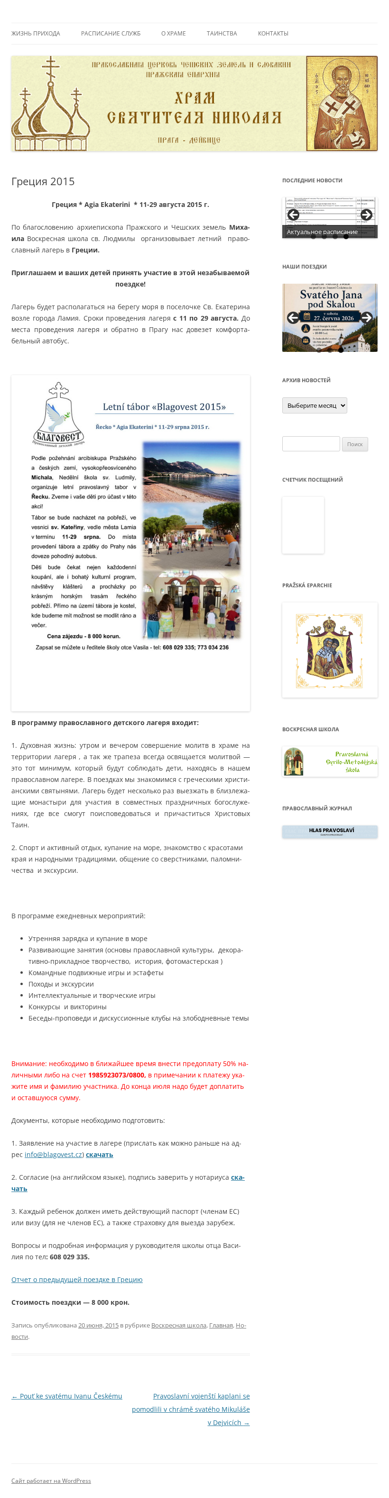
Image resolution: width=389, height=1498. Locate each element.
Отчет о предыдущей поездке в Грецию (77, 1279)
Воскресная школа (178, 1325)
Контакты (273, 33)
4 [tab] (346, 236)
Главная (221, 1325)
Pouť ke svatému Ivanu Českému (66, 1395)
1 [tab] (313, 236)
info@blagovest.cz (53, 1154)
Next (367, 318)
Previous (293, 318)
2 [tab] (324, 236)
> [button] (366, 215)
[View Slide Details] (330, 217)
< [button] (294, 215)
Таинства (222, 33)
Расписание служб (110, 33)
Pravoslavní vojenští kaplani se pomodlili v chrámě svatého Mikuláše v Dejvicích (191, 1409)
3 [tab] (335, 236)
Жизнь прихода (35, 33)
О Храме (173, 33)
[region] (330, 217)
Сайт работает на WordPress (51, 1481)
